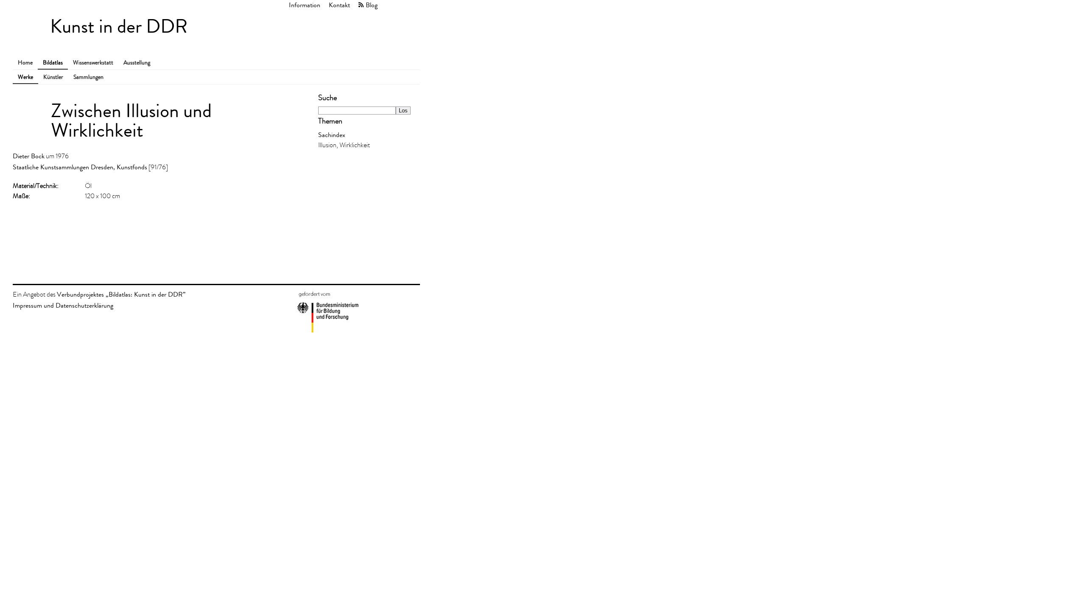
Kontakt (339, 5)
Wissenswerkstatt (93, 63)
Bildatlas (53, 63)
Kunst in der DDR (119, 26)
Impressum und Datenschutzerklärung (63, 305)
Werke (25, 77)
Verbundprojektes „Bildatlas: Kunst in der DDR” (121, 294)
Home (25, 63)
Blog (372, 5)
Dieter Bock (29, 156)
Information (304, 5)
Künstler (53, 77)
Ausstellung (136, 63)
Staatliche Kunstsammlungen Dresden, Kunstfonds (80, 167)
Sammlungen (88, 77)
